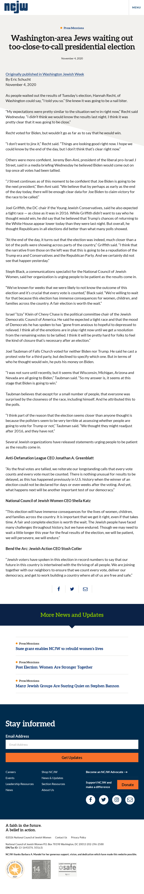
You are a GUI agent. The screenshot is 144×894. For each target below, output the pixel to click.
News (9, 790)
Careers (11, 772)
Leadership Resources (20, 784)
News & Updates (52, 778)
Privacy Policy (78, 837)
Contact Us (61, 837)
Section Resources (53, 784)
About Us (48, 790)
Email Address (17, 736)
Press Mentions (73, 28)
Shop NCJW (49, 772)
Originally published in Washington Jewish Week (45, 74)
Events (10, 778)
